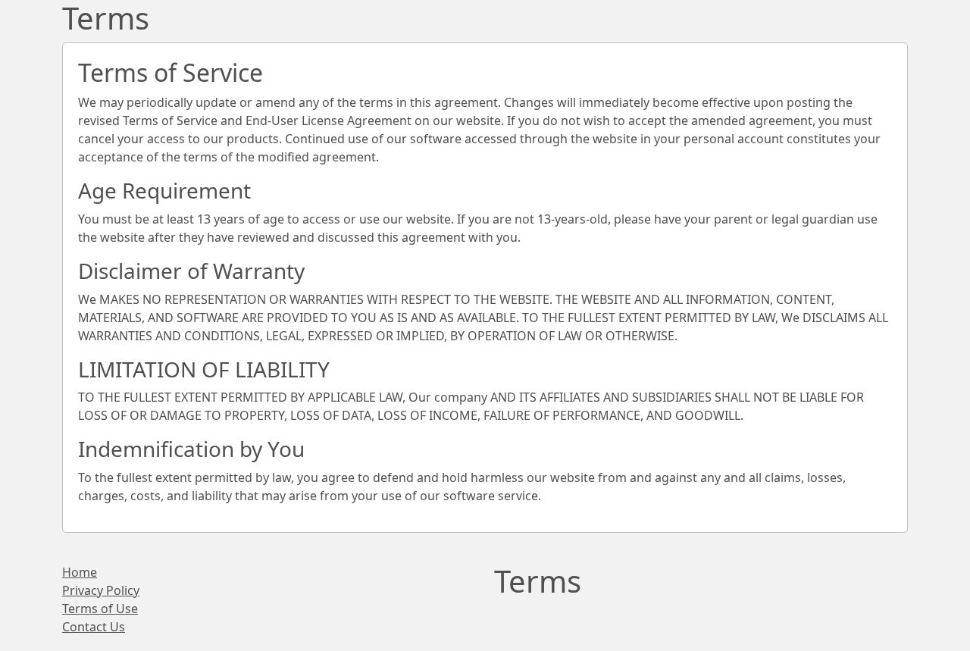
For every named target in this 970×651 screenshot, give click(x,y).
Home (79, 572)
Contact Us (93, 626)
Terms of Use (100, 608)
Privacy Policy (100, 590)
